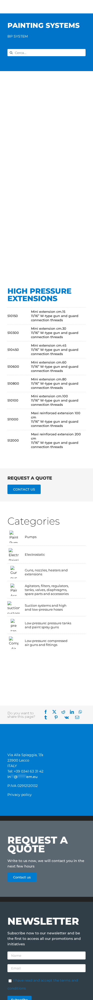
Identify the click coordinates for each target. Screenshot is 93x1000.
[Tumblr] (47, 717)
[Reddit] (65, 712)
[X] (56, 712)
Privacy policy (19, 794)
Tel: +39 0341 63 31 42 (25, 771)
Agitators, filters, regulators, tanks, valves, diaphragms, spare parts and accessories (47, 590)
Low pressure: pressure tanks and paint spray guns (48, 625)
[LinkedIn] (73, 712)
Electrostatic (35, 554)
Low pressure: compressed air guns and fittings (46, 643)
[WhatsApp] (82, 712)
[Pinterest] (58, 717)
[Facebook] (47, 712)
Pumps (30, 537)
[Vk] (68, 717)
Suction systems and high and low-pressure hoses (45, 607)
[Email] (79, 717)
